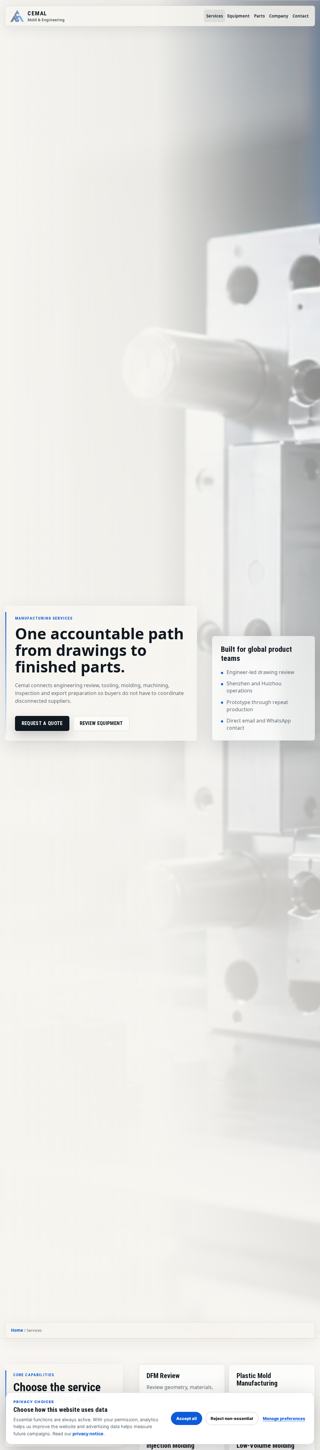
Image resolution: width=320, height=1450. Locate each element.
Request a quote (42, 723)
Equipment (238, 16)
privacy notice (87, 1433)
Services (214, 16)
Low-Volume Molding (265, 1445)
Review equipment (101, 723)
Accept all (186, 1418)
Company (278, 16)
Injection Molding (170, 1445)
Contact (300, 16)
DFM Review (163, 1376)
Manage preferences (284, 1418)
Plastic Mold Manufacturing (257, 1379)
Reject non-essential (232, 1418)
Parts (259, 16)
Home (17, 1330)
